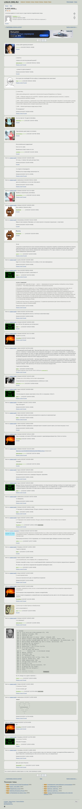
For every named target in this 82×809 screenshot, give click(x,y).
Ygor (17, 80)
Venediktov (18, 338)
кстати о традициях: (14, 530)
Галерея (28, 2)
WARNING (18, 120)
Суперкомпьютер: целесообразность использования (59, 784)
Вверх (76, 801)
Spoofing (18, 231)
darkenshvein (19, 63)
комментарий (13, 157)
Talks (11, 5)
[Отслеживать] (74, 17)
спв (9, 10)
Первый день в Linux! (15, 788)
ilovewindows (19, 133)
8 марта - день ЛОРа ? (14, 786)
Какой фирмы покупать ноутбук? (14, 27)
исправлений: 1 (45, 370)
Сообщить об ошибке (8, 802)
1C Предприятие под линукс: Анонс (17, 792)
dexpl (17, 567)
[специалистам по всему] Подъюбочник (18, 784)
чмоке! (11, 722)
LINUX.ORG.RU (11, 2)
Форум (37, 2)
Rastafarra (14, 16)
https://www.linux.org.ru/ (8, 804)
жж (7, 10)
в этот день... (11, 8)
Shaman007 (19, 765)
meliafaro (18, 152)
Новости (23, 2)
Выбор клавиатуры (71, 27)
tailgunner (18, 383)
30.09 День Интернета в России (16, 790)
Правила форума (12, 801)
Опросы (41, 2)
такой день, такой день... (53, 788)
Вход (75, 2)
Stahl (17, 275)
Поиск (49, 2)
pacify (17, 254)
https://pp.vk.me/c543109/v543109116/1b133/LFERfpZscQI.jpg (30, 450)
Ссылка (6, 23)
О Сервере (6, 801)
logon (17, 368)
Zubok (17, 678)
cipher (17, 541)
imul (17, 610)
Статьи (32, 2)
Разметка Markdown (20, 801)
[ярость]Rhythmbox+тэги (53, 786)
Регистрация (70, 2)
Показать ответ (19, 64)
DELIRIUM (18, 209)
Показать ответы (19, 82)
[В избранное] (74, 13)
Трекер (46, 2)
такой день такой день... (52, 790)
